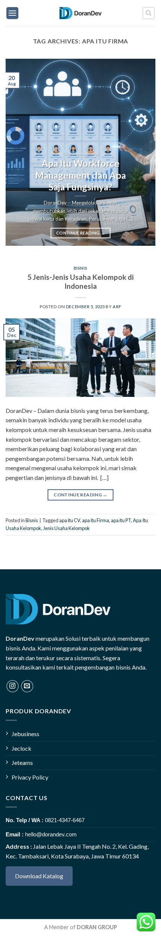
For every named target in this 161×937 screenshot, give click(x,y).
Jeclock (21, 748)
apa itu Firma (95, 520)
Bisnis (80, 268)
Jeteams (22, 762)
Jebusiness (25, 733)
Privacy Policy (30, 777)
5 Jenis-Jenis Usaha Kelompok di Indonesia (80, 282)
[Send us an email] (27, 686)
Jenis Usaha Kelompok (66, 528)
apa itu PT (121, 520)
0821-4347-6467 (65, 820)
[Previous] (18, 152)
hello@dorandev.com (51, 834)
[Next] (143, 152)
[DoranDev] (80, 13)
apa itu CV (69, 520)
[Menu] (12, 13)
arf (117, 306)
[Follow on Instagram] (12, 686)
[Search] (149, 13)
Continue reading (80, 232)
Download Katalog (39, 875)
